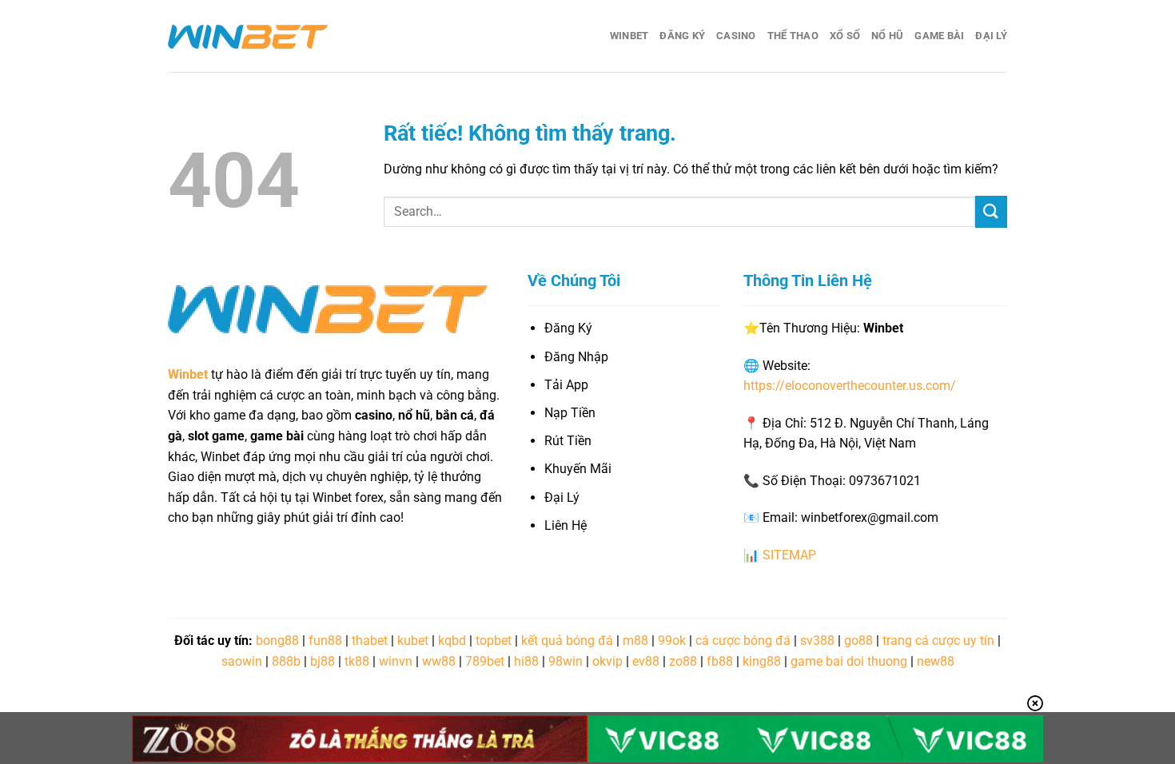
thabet (370, 640)
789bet (484, 661)
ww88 (439, 661)
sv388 (817, 640)
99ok (672, 640)
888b (286, 661)
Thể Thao (793, 36)
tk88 (357, 661)
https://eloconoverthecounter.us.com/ (849, 385)
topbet (494, 640)
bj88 (322, 661)
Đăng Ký (682, 36)
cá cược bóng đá (743, 640)
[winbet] (248, 36)
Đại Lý (991, 36)
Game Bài (939, 36)
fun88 (325, 640)
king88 (762, 661)
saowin (241, 661)
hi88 (526, 661)
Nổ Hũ (887, 36)
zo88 (683, 661)
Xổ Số (845, 36)
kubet (412, 640)
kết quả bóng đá (567, 640)
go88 (858, 640)
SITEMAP (789, 555)
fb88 (720, 661)
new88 (935, 661)
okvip (607, 661)
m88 (635, 640)
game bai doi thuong (849, 661)
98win (565, 661)
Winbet (629, 36)
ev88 (645, 661)
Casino (736, 36)
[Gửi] (991, 211)
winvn (395, 661)
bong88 (277, 640)
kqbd (452, 640)
